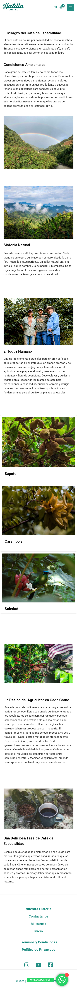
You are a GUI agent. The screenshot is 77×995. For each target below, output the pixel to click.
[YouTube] (38, 965)
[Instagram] (27, 965)
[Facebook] (50, 965)
